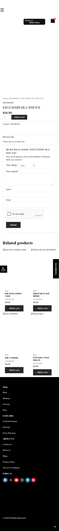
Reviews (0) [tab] (8, 137)
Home (5, 99)
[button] (3, 269)
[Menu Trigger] (2, 10)
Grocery (6, 404)
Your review (12, 171)
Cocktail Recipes (10, 421)
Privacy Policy (9, 462)
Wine (5, 392)
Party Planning (9, 433)
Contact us (7, 444)
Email (8, 200)
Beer (5, 410)
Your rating (12, 165)
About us (6, 450)
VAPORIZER (14, 99)
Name (8, 189)
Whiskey (6, 398)
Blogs (5, 456)
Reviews (6, 427)
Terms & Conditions (11, 468)
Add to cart (19, 117)
